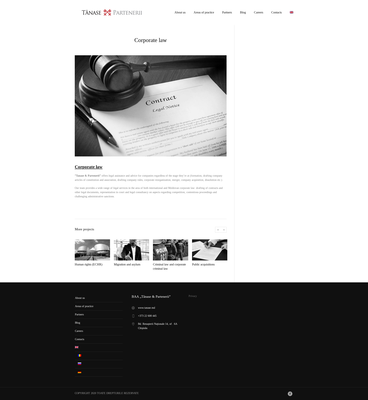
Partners (79, 314)
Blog (77, 322)
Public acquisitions (203, 264)
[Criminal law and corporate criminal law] (170, 249)
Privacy (193, 296)
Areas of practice (84, 306)
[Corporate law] (151, 105)
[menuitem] (291, 12)
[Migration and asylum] (131, 249)
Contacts (79, 339)
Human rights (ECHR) (88, 264)
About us (80, 298)
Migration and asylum (127, 264)
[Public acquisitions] (209, 249)
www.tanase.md (146, 307)
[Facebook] (290, 393)
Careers (79, 331)
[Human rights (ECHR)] (92, 249)
